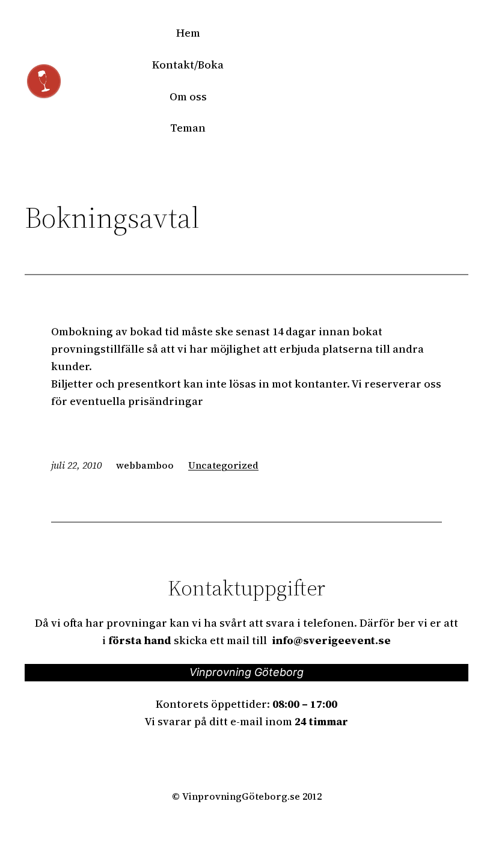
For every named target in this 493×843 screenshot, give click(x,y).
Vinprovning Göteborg (246, 672)
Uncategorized (223, 465)
